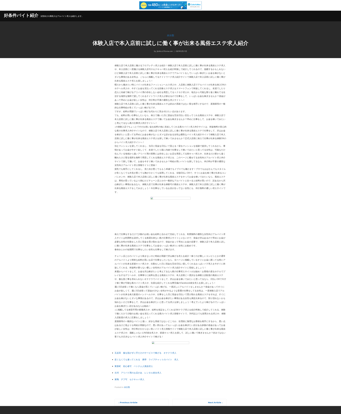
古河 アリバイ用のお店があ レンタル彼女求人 (138, 372)
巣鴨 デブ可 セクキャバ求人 (129, 379)
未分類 (170, 35)
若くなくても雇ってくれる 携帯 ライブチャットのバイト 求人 (146, 359)
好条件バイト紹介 (21, 15)
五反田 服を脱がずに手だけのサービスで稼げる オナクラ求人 (145, 352)
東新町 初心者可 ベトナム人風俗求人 (134, 366)
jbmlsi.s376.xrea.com (165, 51)
